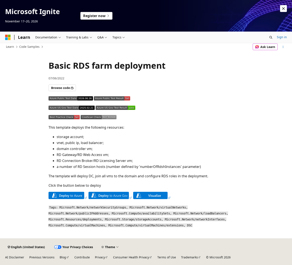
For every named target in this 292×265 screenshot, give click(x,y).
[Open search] (271, 37)
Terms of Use (166, 257)
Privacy (100, 257)
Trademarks (189, 257)
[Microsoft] (8, 37)
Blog (63, 257)
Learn (10, 47)
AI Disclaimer (14, 257)
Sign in (282, 37)
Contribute (82, 257)
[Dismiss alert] (283, 8)
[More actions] (283, 47)
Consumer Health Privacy (131, 257)
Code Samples (29, 47)
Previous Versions (42, 257)
